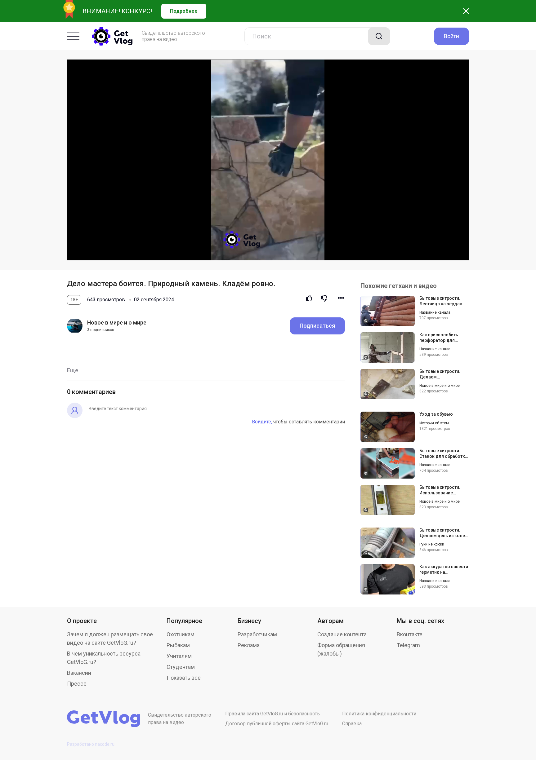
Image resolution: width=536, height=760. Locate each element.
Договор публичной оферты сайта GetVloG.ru (276, 724)
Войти (451, 36)
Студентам (181, 667)
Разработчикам (257, 634)
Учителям (179, 656)
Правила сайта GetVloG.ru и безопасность (272, 714)
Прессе (77, 683)
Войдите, (262, 422)
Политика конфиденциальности (379, 714)
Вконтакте (409, 634)
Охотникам (180, 634)
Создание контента (342, 634)
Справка (352, 724)
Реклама (249, 645)
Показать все (184, 677)
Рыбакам (178, 645)
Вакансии (79, 672)
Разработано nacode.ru (90, 744)
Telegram (408, 645)
